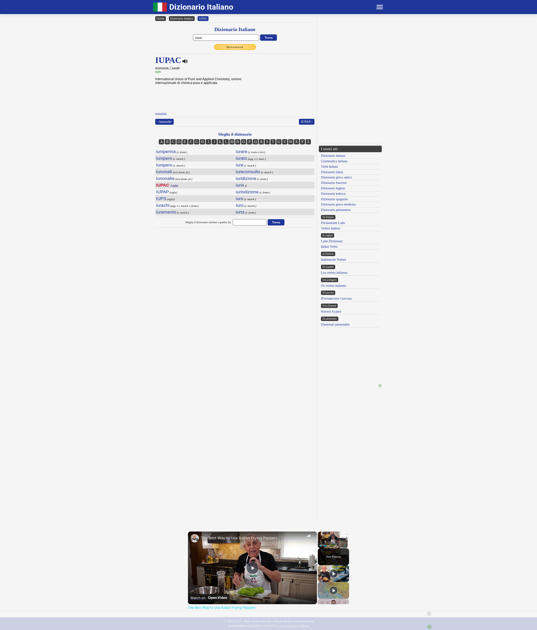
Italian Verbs (329, 246)
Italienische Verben (333, 259)
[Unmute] (325, 545)
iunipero (164, 158)
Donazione (235, 47)
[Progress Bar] (333, 543)
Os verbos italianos (333, 285)
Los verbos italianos (334, 272)
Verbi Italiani (329, 166)
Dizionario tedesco (333, 193)
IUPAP (162, 191)
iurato (241, 158)
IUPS (161, 198)
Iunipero (164, 164)
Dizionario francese (334, 183)
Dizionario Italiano (181, 18)
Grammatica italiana (334, 161)
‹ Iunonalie (164, 121)
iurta (240, 212)
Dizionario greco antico (336, 177)
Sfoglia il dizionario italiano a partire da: (208, 222)
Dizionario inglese (333, 188)
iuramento (166, 212)
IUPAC (203, 18)
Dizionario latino (332, 172)
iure (239, 164)
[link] (194, 538)
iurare (241, 151)
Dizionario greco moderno (338, 204)
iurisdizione (247, 191)
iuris (240, 185)
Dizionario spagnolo (334, 199)
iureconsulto (248, 171)
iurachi (162, 205)
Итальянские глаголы (336, 298)
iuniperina (166, 151)
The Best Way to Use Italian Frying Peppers (239, 537)
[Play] (320, 545)
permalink (161, 113)
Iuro (240, 205)
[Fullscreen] (345, 545)
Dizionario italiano (333, 155)
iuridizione (246, 178)
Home (160, 18)
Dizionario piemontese (336, 210)
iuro (239, 198)
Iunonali (164, 171)
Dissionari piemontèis (335, 324)
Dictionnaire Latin (333, 223)
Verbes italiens (330, 228)
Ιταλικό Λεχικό (331, 311)
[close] (429, 614)
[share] (308, 536)
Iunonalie (165, 178)
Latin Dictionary (332, 241)
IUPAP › (306, 121)
